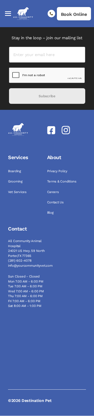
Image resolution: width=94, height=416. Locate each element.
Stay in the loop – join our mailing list (47, 37)
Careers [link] (53, 192)
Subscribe (47, 96)
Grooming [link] (16, 181)
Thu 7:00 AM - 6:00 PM (25, 296)
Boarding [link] (15, 171)
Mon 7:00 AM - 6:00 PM (25, 281)
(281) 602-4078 (19, 260)
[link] (74, 13)
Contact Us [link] (56, 202)
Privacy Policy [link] (57, 171)
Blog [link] (51, 212)
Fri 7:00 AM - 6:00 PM (24, 301)
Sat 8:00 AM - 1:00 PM (24, 306)
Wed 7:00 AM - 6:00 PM (26, 291)
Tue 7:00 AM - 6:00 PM (25, 286)
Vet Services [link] (18, 192)
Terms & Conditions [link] (62, 181)
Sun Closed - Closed (24, 276)
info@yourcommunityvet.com (30, 265)
